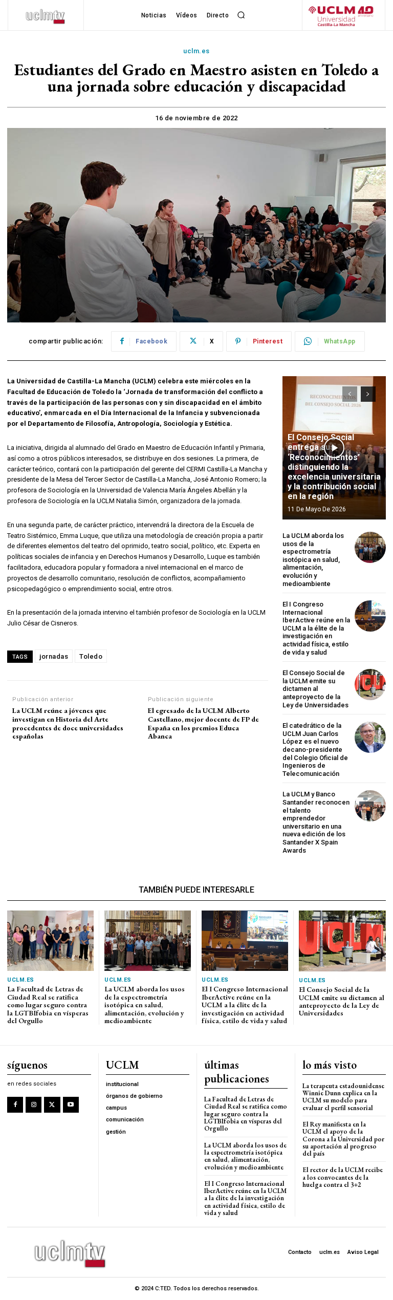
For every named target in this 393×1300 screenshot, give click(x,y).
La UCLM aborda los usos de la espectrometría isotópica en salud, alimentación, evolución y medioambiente (313, 560)
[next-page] (368, 394)
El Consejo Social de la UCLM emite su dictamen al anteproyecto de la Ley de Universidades (315, 688)
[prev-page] (349, 394)
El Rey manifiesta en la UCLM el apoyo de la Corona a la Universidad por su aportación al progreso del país (343, 1139)
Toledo (90, 656)
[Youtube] (71, 1105)
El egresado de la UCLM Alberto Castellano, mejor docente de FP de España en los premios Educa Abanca (203, 723)
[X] (52, 1105)
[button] (241, 15)
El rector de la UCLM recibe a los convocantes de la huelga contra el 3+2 (342, 1177)
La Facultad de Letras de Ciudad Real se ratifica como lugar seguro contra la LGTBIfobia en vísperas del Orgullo (48, 1004)
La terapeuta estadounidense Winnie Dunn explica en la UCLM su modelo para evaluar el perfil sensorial (343, 1096)
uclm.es (196, 51)
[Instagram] (33, 1105)
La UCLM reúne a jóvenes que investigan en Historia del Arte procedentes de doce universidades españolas (67, 723)
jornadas (53, 656)
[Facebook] (15, 1105)
